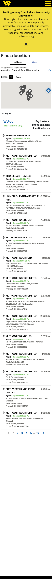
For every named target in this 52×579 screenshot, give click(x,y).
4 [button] (26, 433)
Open (18, 77)
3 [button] (22, 433)
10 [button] (38, 433)
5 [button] (31, 433)
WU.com (9, 121)
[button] (42, 433)
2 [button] (17, 433)
